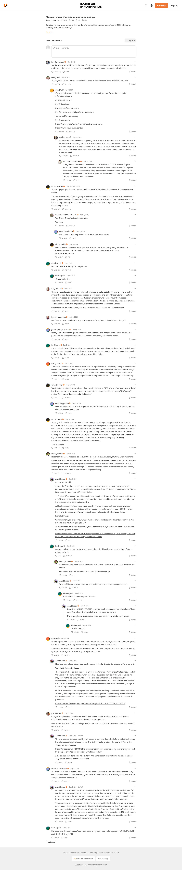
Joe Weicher (56, 713)
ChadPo (58, 90)
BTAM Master (57, 186)
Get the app (103, 858)
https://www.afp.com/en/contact (69, 128)
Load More (51, 842)
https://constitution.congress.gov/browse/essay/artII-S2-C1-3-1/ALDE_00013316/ (90, 703)
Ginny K (54, 77)
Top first (132, 40)
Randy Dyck (56, 263)
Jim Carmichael (57, 62)
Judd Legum (51, 20)
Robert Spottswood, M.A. (66, 214)
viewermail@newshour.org (66, 116)
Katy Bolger (56, 288)
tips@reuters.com (62, 120)
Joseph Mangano (58, 317)
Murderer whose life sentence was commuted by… (70, 17)
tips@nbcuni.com (62, 104)
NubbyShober (57, 453)
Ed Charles (55, 345)
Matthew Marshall (59, 768)
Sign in (174, 5)
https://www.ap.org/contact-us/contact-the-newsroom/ (78, 124)
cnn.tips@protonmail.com (83, 112)
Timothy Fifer (57, 385)
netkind (54, 638)
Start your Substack (84, 858)
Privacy (94, 852)
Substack (78, 865)
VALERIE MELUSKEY (71, 161)
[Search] (146, 5)
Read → (49, 32)
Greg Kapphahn (66, 231)
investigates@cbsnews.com (67, 108)
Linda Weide (60, 244)
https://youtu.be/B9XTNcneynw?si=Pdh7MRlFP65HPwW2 (76, 440)
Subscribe (161, 5)
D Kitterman (64, 137)
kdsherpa (59, 275)
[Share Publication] (151, 5)
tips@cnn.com (61, 112)
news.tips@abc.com (63, 100)
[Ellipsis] (135, 62)
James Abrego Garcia (60, 329)
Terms (101, 852)
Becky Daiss (56, 363)
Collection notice (112, 852)
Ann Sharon (60, 479)
